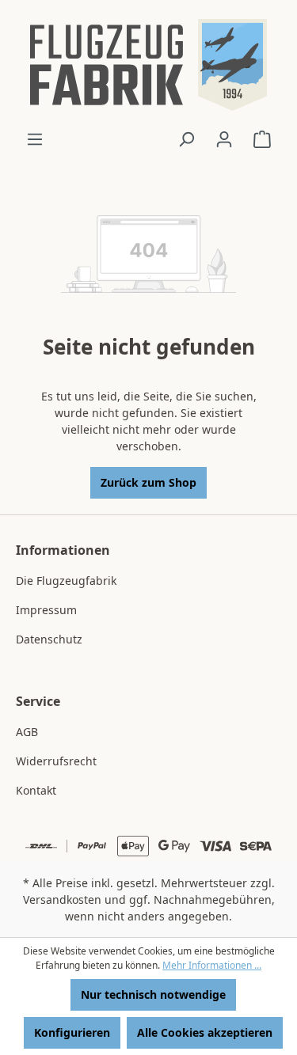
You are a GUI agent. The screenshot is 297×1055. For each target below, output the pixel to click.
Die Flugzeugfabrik (66, 580)
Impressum (46, 609)
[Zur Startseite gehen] (148, 65)
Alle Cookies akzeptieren (204, 1032)
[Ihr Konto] (224, 139)
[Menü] (35, 139)
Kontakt (36, 790)
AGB (27, 731)
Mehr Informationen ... (211, 965)
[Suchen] (186, 139)
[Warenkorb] (262, 139)
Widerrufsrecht (56, 760)
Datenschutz (49, 639)
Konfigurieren (72, 1032)
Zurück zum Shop (148, 482)
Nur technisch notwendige (153, 994)
